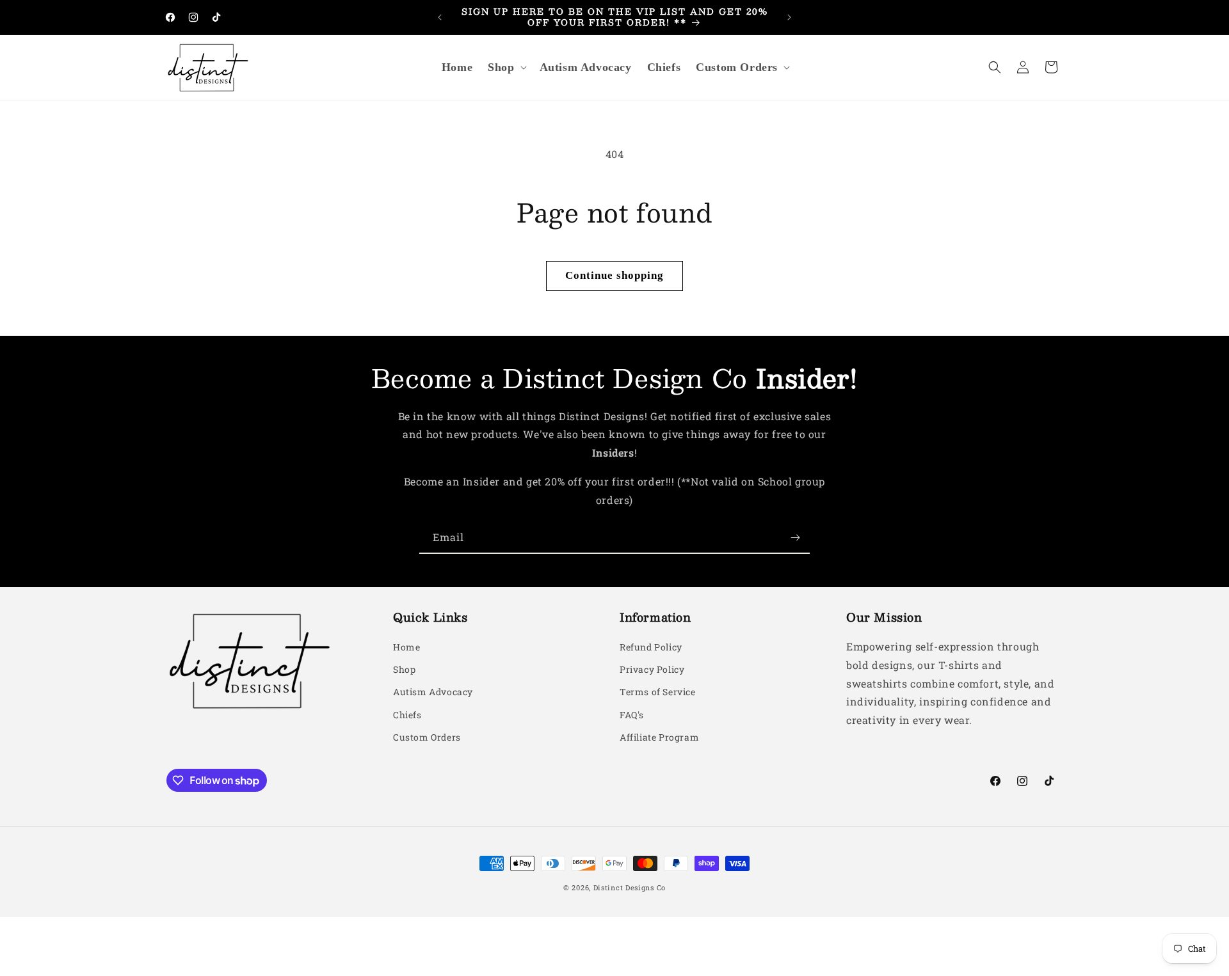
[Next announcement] (789, 17)
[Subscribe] (795, 538)
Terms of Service (658, 692)
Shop (404, 670)
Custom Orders (427, 737)
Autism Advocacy (433, 692)
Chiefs (407, 715)
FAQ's (632, 715)
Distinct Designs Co (629, 887)
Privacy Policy (652, 670)
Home (406, 647)
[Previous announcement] (440, 17)
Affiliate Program (659, 737)
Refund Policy (651, 647)
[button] (505, 67)
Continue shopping (614, 275)
